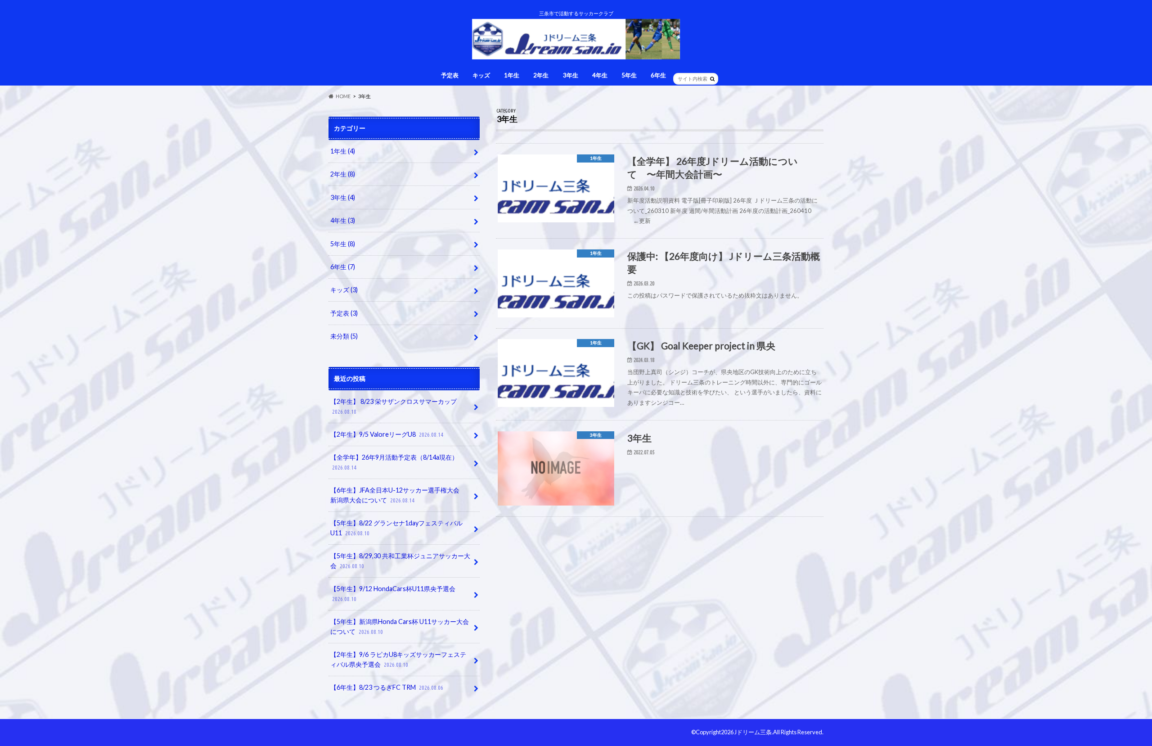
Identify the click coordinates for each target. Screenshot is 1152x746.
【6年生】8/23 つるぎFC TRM (386, 687)
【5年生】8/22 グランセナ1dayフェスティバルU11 (396, 528)
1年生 (511, 75)
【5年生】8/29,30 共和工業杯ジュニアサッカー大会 (400, 561)
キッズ (481, 75)
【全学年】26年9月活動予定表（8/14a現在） (394, 461)
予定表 (450, 75)
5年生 (629, 75)
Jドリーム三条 (753, 732)
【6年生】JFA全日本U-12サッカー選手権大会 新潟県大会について (398, 495)
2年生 (541, 75)
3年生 (570, 75)
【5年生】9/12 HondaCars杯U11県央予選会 (392, 593)
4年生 (600, 75)
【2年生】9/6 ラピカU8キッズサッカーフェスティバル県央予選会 (398, 659)
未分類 (344, 336)
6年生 (658, 75)
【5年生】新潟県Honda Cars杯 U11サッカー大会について (399, 626)
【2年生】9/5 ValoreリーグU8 (386, 434)
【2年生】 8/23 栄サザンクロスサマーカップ (393, 406)
